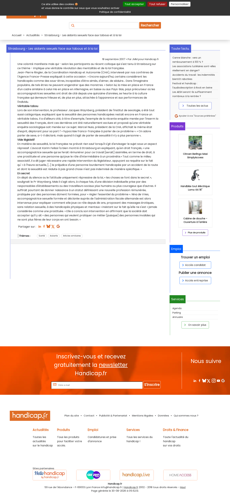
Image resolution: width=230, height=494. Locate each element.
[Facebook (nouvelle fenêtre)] (44, 227)
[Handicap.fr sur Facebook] (199, 380)
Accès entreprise (196, 280)
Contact (89, 415)
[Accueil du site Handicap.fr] (30, 416)
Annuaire (177, 317)
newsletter (113, 365)
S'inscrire (152, 384)
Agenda (177, 308)
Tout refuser (157, 4)
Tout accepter (134, 4)
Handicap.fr (131, 487)
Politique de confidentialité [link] (115, 12)
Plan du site (71, 415)
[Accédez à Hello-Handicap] (50, 475)
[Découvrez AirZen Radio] (93, 475)
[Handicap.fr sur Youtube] (218, 380)
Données (163, 415)
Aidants (54, 235)
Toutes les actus (197, 106)
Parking (176, 312)
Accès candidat (195, 265)
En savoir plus (197, 325)
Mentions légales (142, 415)
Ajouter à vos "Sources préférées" (197, 115)
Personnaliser (180, 4)
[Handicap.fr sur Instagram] (214, 380)
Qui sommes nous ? (186, 415)
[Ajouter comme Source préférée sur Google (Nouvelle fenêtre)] (223, 380)
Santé (42, 235)
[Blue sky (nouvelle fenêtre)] (48, 227)
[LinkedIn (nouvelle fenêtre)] (40, 227)
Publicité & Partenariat (113, 415)
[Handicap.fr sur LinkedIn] (195, 380)
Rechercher (150, 25)
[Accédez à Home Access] (180, 475)
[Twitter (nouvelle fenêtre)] (53, 227)
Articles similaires (72, 235)
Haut (183, 487)
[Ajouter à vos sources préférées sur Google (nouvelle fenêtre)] (58, 227)
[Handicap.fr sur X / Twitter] (209, 380)
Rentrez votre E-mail (37, 385)
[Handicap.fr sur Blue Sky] (204, 380)
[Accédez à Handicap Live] (137, 475)
